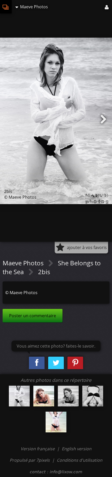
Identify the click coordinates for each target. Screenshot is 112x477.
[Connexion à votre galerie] (107, 6)
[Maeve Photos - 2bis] (19, 396)
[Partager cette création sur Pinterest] (75, 363)
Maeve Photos (24, 263)
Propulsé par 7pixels (30, 460)
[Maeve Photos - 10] (56, 422)
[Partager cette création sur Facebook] (37, 363)
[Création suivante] (103, 119)
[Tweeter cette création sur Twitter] (56, 363)
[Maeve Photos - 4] (43, 396)
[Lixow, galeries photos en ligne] (6, 6)
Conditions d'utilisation (79, 460)
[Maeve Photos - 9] (92, 396)
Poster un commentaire (32, 316)
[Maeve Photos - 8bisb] (68, 396)
